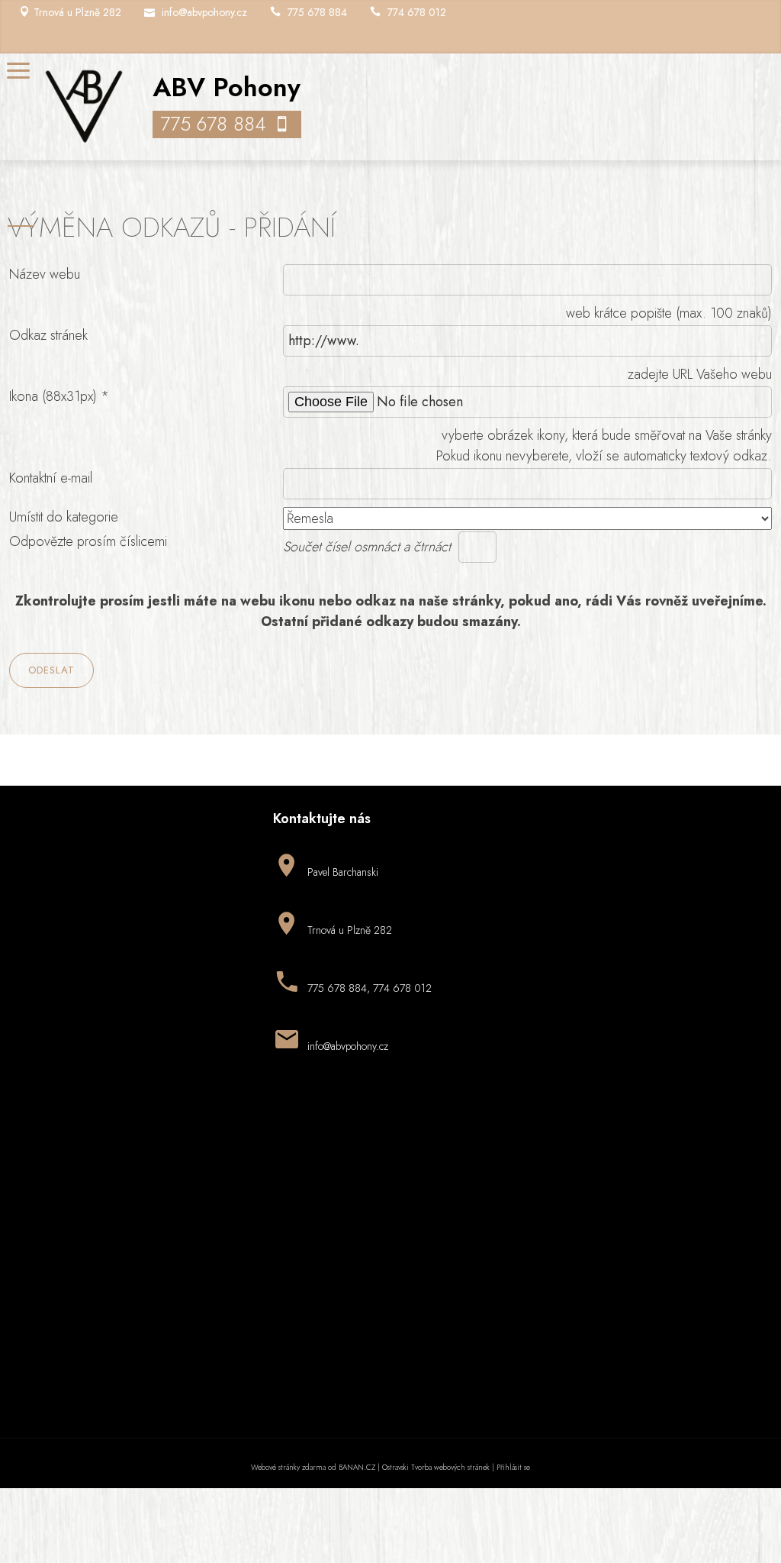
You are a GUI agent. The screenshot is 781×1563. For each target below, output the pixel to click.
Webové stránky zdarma (288, 1467)
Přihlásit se (513, 1467)
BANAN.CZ (357, 1467)
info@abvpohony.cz (204, 12)
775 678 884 (317, 12)
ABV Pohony (227, 87)
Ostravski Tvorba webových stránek (436, 1467)
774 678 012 (416, 12)
